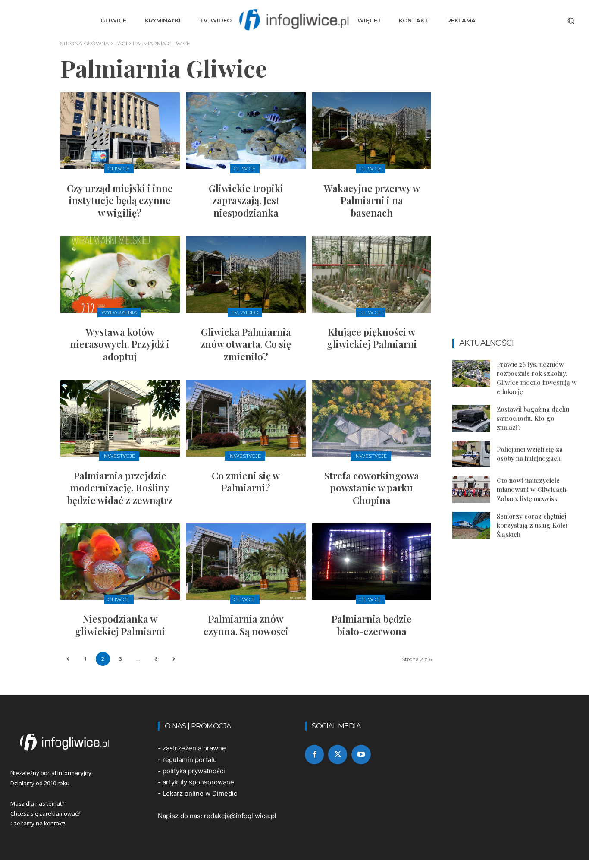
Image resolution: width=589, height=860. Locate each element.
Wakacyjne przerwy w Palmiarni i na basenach (372, 200)
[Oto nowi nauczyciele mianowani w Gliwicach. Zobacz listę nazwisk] (471, 489)
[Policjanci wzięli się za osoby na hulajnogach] (471, 454)
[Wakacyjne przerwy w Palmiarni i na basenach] (372, 130)
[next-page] (173, 659)
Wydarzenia (119, 312)
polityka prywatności (194, 771)
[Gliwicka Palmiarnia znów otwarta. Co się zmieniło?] (246, 274)
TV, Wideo (245, 312)
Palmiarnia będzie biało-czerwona (372, 625)
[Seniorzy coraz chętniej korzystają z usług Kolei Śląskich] (471, 525)
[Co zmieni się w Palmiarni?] (246, 418)
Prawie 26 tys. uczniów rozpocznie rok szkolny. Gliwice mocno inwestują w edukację (537, 378)
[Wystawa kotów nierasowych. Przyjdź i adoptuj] (120, 274)
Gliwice (119, 168)
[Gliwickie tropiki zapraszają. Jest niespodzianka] (246, 130)
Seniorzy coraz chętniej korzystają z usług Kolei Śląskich (532, 525)
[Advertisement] (515, 199)
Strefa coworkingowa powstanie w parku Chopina (371, 488)
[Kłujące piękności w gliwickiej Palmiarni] (372, 274)
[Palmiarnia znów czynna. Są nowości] (246, 561)
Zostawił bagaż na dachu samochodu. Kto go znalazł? (533, 418)
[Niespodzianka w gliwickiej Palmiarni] (120, 561)
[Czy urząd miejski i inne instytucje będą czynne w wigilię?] (120, 130)
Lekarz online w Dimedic (200, 793)
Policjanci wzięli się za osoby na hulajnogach (530, 454)
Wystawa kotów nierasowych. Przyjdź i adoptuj (119, 344)
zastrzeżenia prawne (194, 748)
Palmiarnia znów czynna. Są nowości (246, 625)
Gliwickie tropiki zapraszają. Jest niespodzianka (246, 200)
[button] (571, 20)
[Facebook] (314, 754)
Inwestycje (119, 456)
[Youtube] (360, 754)
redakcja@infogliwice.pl (240, 816)
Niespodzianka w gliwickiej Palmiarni (120, 625)
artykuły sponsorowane (198, 782)
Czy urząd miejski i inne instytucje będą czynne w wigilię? (120, 200)
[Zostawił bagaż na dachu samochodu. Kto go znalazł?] (471, 418)
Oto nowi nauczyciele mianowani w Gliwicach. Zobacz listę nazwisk (532, 489)
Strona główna (84, 43)
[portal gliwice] (73, 742)
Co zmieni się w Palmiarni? (246, 482)
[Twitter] (337, 754)
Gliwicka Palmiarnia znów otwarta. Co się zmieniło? (246, 344)
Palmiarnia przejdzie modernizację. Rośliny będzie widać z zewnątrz (120, 488)
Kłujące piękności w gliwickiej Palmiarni (372, 338)
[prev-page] (67, 659)
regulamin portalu (190, 760)
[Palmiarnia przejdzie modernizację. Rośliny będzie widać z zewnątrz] (120, 418)
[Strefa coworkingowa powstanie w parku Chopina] (372, 418)
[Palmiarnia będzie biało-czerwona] (372, 561)
